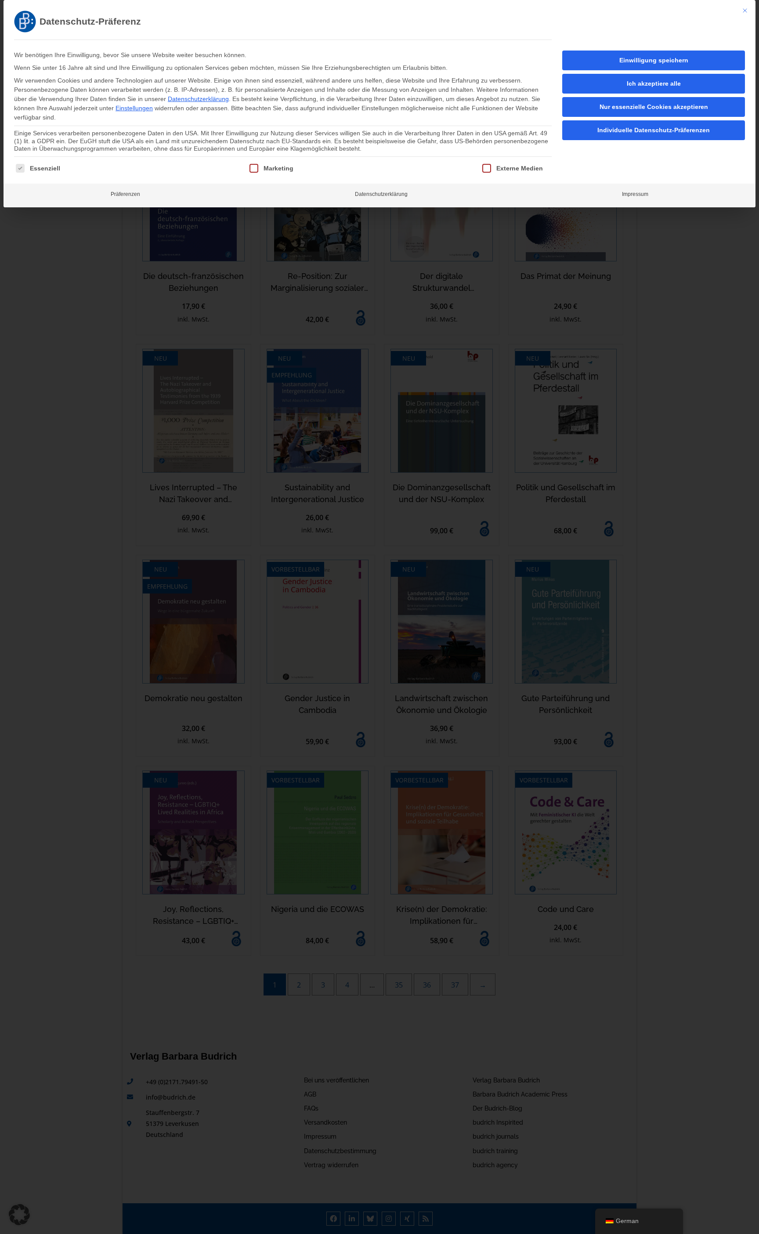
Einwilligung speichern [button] (653, 60)
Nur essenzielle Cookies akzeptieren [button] (654, 106)
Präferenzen (125, 194)
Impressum (635, 194)
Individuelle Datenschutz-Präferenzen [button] (653, 130)
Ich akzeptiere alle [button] (654, 83)
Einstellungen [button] (134, 108)
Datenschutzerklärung (198, 98)
